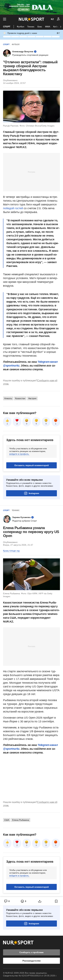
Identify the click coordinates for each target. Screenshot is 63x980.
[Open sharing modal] (39, 901)
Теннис (30, 26)
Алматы (8, 398)
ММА (47, 26)
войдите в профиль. (19, 454)
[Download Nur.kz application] (31, 7)
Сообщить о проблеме (31, 952)
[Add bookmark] (56, 901)
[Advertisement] (31, 172)
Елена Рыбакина (20, 820)
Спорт (6, 26)
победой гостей (13, 208)
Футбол (20, 26)
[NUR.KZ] (31, 19)
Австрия (32, 398)
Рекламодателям (31, 961)
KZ (52, 19)
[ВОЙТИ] (58, 19)
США (6, 820)
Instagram (34, 493)
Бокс (39, 26)
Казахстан (20, 398)
